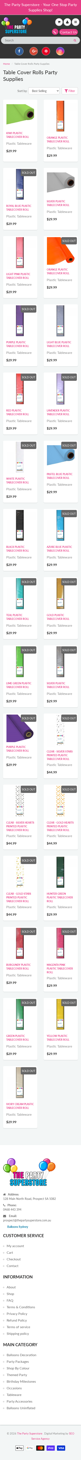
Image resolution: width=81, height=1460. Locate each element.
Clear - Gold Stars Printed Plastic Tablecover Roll (18, 897)
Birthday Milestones (21, 1381)
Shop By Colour (18, 1368)
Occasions (14, 1388)
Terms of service (18, 1327)
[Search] (75, 40)
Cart (10, 1252)
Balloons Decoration (21, 1355)
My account (15, 1246)
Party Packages (18, 1361)
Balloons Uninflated (21, 1408)
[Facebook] (19, 51)
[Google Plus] (33, 51)
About (11, 1287)
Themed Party (17, 1375)
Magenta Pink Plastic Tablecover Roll (60, 968)
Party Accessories (19, 1401)
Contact (12, 1266)
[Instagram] (60, 51)
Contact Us (68, 32)
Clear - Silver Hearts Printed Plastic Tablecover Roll (20, 826)
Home (6, 63)
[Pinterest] (46, 51)
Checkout (14, 1259)
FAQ (10, 1300)
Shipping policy (18, 1333)
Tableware (14, 1395)
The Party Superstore (29, 1433)
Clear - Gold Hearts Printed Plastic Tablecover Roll (60, 826)
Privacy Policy (17, 1314)
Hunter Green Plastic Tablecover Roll (60, 897)
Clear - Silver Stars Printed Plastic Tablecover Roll (60, 755)
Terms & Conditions (21, 1307)
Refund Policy (17, 1320)
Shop (10, 1294)
